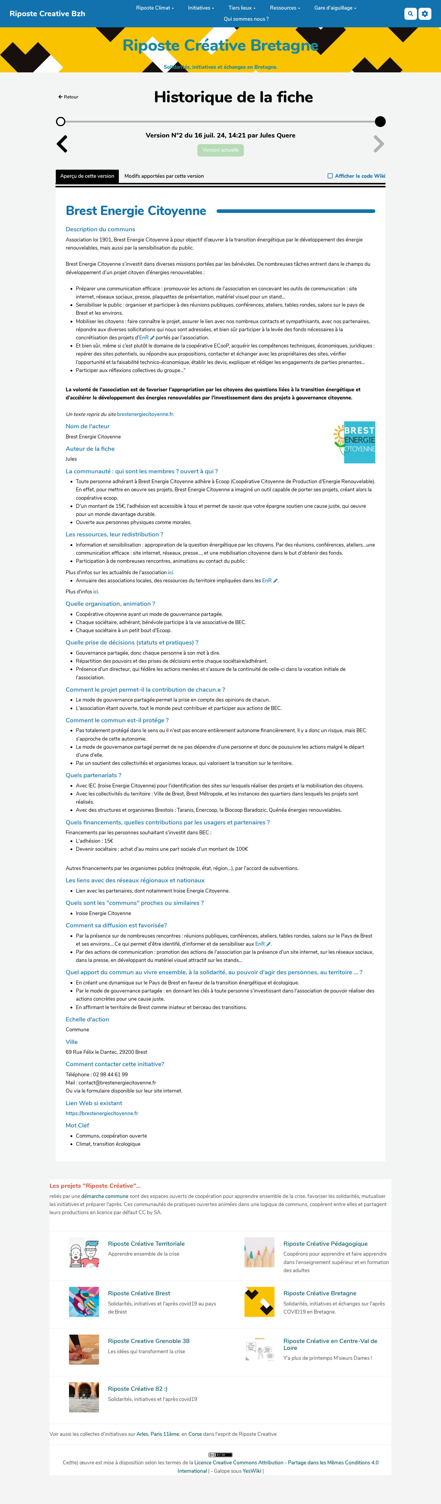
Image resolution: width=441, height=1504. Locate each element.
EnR (144, 337)
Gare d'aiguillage (333, 8)
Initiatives (199, 8)
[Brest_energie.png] (351, 445)
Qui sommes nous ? (246, 19)
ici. (171, 572)
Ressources (283, 8)
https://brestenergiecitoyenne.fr (102, 1113)
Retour (71, 97)
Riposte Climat (153, 8)
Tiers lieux (240, 8)
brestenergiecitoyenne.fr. (145, 414)
